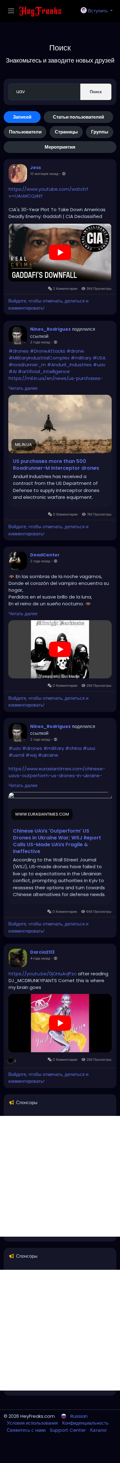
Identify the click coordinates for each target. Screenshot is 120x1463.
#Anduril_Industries (69, 364)
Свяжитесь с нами (27, 1430)
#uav (99, 364)
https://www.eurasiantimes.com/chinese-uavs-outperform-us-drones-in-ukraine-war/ (57, 775)
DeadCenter (45, 555)
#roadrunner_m (27, 364)
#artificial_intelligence (44, 371)
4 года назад (40, 958)
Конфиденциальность (85, 1423)
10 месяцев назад (44, 173)
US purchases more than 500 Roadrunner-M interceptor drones (56, 465)
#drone (75, 351)
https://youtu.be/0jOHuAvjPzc (43, 973)
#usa (89, 748)
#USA (99, 358)
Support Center (68, 1430)
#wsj (31, 755)
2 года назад (40, 342)
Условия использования (33, 1423)
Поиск (96, 92)
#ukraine (48, 755)
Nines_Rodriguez (50, 329)
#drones (19, 351)
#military (81, 358)
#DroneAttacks (47, 351)
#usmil (16, 755)
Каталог (98, 1430)
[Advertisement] (60, 1176)
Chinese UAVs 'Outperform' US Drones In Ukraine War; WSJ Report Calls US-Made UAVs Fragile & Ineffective (57, 841)
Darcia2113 (42, 952)
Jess (35, 167)
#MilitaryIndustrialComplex (39, 358)
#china (73, 748)
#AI (13, 371)
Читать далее (23, 388)
